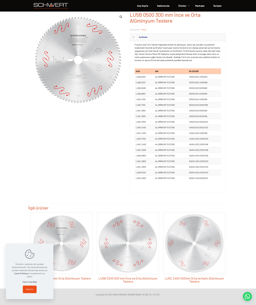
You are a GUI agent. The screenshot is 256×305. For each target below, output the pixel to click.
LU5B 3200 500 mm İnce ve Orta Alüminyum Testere (128, 279)
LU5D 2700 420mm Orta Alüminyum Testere (61, 278)
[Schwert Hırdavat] (51, 6)
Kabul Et (29, 289)
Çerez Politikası (21, 273)
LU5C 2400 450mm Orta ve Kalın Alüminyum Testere (194, 279)
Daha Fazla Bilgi (30, 282)
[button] (121, 17)
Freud (143, 29)
